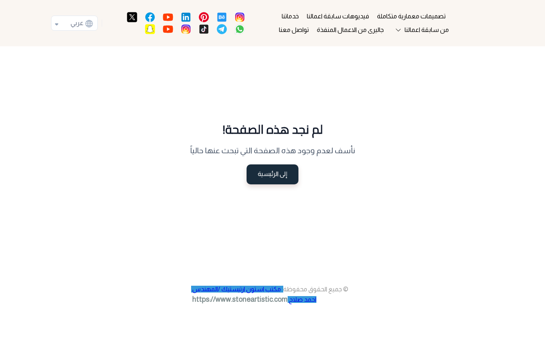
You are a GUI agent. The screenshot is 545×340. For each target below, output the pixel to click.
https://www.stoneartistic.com (240, 299)
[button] (420, 30)
